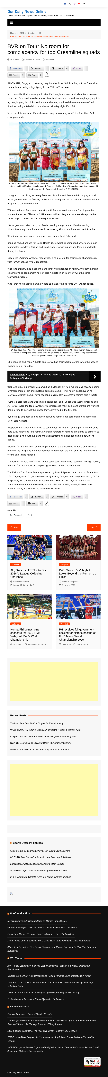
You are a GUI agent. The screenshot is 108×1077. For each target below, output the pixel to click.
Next (92, 527)
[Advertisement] (54, 681)
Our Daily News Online (27, 11)
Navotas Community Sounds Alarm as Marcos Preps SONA (37, 921)
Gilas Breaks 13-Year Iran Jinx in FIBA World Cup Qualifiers (40, 851)
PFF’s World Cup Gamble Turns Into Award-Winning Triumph (40, 877)
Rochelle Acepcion (21, 581)
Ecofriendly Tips (20, 913)
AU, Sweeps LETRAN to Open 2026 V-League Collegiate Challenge (29, 573)
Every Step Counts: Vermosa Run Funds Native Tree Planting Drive (41, 934)
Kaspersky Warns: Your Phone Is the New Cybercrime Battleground (43, 736)
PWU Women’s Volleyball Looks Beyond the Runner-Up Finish (77, 573)
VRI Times (16, 958)
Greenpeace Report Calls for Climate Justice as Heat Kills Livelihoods (42, 927)
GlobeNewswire (19, 1006)
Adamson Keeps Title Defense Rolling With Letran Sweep (39, 870)
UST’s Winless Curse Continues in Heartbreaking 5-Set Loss (40, 857)
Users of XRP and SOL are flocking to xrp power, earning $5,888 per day (43, 992)
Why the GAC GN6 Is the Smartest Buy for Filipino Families (39, 749)
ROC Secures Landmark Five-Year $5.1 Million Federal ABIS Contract (42, 1031)
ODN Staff (14, 60)
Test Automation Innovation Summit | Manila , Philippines (35, 999)
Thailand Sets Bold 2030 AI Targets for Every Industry (36, 723)
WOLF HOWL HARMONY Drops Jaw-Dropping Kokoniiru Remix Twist (45, 730)
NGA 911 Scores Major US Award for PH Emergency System (40, 743)
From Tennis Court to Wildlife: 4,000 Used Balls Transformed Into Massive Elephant (48, 940)
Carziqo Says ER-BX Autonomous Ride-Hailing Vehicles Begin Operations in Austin (49, 976)
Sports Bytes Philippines (28, 843)
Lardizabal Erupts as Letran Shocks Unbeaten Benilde (37, 864)
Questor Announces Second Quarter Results (29, 1014)
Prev (16, 527)
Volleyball (49, 60)
